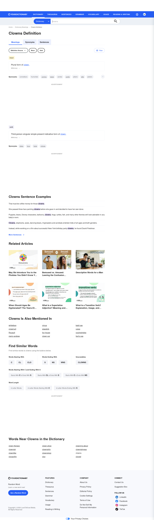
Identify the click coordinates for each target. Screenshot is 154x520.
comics (44, 77)
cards (68, 77)
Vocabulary (49, 500)
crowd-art (12, 329)
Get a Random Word (18, 493)
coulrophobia (81, 332)
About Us (83, 482)
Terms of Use (85, 500)
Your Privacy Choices (79, 518)
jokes (21, 146)
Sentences (44, 42)
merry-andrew (14, 336)
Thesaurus (49, 486)
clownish (12, 449)
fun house (46, 332)
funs (28, 146)
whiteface (12, 325)
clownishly (46, 449)
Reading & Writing (52, 509)
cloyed (78, 456)
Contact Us (119, 482)
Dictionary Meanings (21, 27)
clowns (82, 362)
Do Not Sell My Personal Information (88, 506)
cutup (78, 329)
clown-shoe (46, 446)
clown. (26, 64)
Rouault (12, 332)
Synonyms (29, 42)
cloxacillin (13, 456)
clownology (46, 453)
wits (82, 77)
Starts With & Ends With (21, 375)
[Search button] (116, 21)
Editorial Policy (86, 491)
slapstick (45, 329)
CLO (29, 362)
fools (35, 146)
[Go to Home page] (17, 14)
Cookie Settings (86, 495)
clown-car (46, 336)
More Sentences (15, 234)
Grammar (49, 495)
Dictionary (40, 21)
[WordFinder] (144, 14)
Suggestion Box (121, 486)
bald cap (79, 325)
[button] (137, 14)
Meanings (15, 42)
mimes (43, 146)
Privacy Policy (85, 486)
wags (52, 77)
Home (11, 27)
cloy (43, 456)
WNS (63, 362)
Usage (48, 504)
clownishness (81, 449)
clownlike (12, 453)
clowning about (82, 446)
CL (20, 362)
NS (53, 362)
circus (44, 325)
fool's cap (79, 336)
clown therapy (14, 446)
